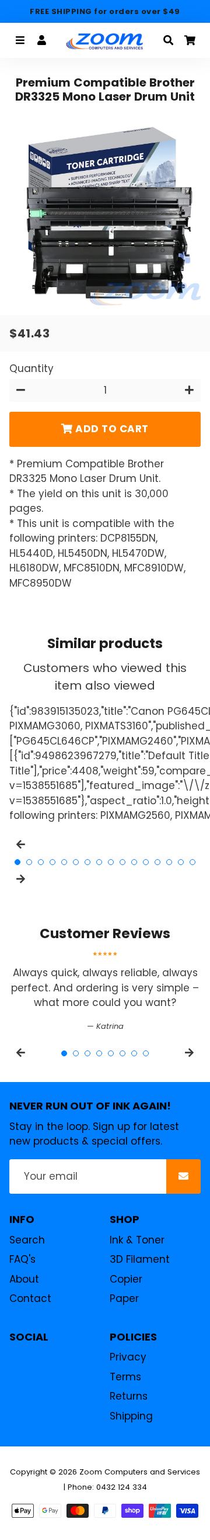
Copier (126, 1279)
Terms (125, 1377)
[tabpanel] (105, 992)
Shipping (131, 1416)
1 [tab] (17, 862)
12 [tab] (146, 862)
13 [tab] (157, 862)
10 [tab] (122, 862)
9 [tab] (111, 862)
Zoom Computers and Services (139, 1471)
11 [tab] (134, 862)
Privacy (128, 1357)
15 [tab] (181, 862)
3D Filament (140, 1259)
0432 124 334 (121, 1487)
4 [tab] (52, 862)
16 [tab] (192, 862)
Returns (129, 1396)
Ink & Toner (137, 1240)
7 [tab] (87, 862)
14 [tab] (169, 862)
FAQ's (22, 1259)
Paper (124, 1298)
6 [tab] (76, 862)
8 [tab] (99, 862)
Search (27, 1240)
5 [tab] (64, 862)
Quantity (31, 368)
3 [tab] (41, 862)
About (24, 1279)
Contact (30, 1298)
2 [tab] (29, 862)
